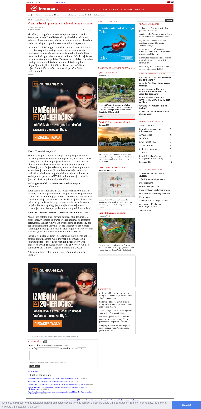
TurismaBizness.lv (100, 15)
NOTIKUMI (139, 10)
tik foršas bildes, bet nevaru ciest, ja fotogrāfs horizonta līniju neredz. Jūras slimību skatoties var (115, 295)
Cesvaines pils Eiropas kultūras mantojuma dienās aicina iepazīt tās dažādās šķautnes (56, 384)
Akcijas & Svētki (85, 15)
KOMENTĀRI (35, 341)
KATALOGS (85, 10)
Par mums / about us (69, 400)
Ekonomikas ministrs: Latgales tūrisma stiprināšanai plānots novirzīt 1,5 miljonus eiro (155, 60)
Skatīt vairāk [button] (33, 406)
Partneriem (135, 400)
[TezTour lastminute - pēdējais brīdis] (169, 25)
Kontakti (114, 400)
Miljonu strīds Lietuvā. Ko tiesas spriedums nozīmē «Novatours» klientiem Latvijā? (152, 43)
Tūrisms (56, 15)
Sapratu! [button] (186, 405)
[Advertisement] (116, 270)
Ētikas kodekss (84, 400)
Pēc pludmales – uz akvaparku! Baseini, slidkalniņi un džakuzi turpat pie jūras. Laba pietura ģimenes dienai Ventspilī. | (116, 248)
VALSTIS (96, 10)
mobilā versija (60, 2)
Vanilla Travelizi (33, 371)
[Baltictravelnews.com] (172, 2)
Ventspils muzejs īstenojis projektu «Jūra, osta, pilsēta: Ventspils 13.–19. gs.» (54, 378)
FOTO (68, 10)
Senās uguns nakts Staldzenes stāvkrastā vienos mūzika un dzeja (49, 381)
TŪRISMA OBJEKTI (110, 10)
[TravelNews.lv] (169, 2)
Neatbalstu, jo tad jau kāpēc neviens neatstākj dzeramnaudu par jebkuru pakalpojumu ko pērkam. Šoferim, (114, 319)
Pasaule (38, 15)
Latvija (30, 15)
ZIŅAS (76, 10)
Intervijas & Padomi (69, 15)
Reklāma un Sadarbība (100, 400)
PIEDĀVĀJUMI (126, 10)
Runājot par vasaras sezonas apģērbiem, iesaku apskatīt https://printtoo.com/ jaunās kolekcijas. (115, 328)
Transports (47, 15)
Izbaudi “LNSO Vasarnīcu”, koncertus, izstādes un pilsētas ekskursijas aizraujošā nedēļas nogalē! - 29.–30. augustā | (115, 203)
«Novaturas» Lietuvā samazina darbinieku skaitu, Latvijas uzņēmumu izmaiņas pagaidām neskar (154, 51)
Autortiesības (124, 400)
